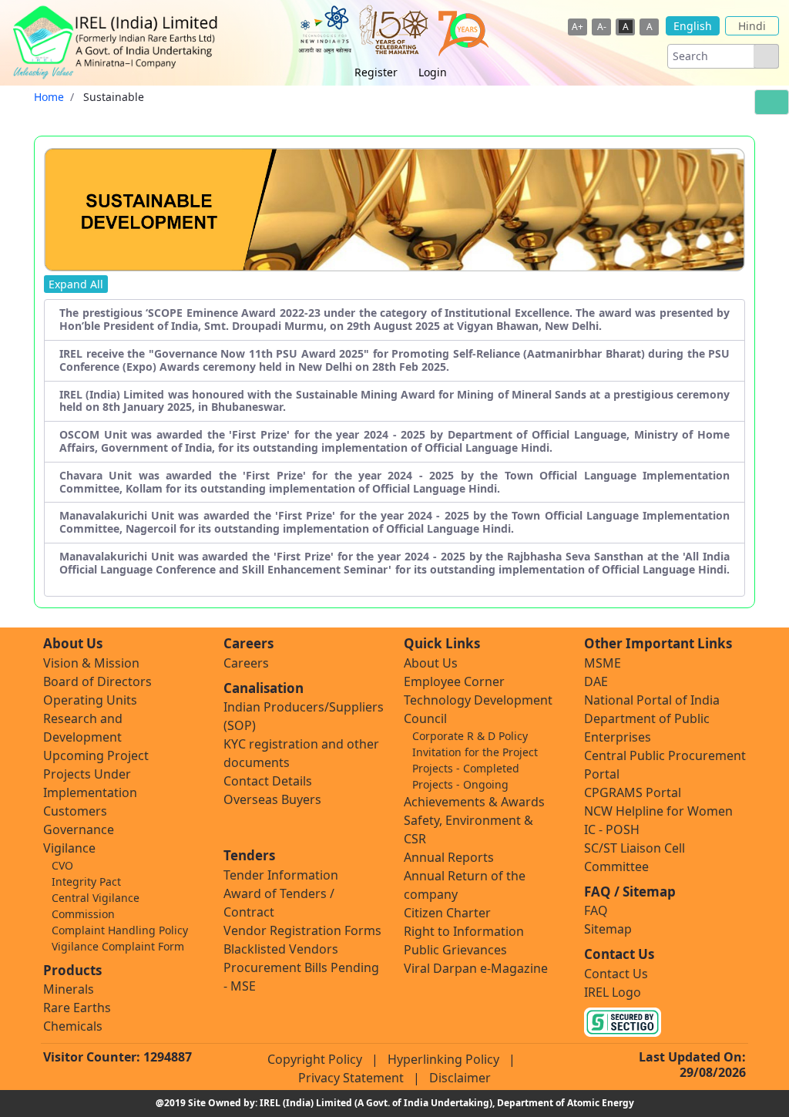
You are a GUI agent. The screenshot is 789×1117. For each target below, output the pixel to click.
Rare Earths (77, 1007)
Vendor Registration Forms (302, 930)
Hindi (752, 26)
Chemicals (72, 1026)
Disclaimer (460, 1077)
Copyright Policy (314, 1059)
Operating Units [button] (90, 699)
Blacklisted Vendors (280, 948)
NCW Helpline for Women (658, 810)
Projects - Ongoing (460, 784)
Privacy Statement (351, 1077)
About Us (431, 662)
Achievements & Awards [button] (474, 801)
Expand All (76, 284)
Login (432, 72)
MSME (602, 662)
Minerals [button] (68, 989)
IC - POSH (612, 829)
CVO (62, 865)
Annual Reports (449, 857)
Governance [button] (78, 829)
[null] (766, 56)
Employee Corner (454, 681)
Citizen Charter (447, 912)
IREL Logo (612, 992)
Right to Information (464, 931)
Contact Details (267, 780)
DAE (596, 681)
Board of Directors (97, 681)
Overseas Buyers (272, 799)
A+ (577, 26)
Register (376, 72)
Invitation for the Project (475, 752)
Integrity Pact (86, 881)
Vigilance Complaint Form (118, 946)
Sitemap (608, 928)
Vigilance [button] (69, 847)
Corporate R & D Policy (470, 735)
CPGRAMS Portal (632, 792)
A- (601, 26)
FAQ (596, 910)
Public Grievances (455, 949)
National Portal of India (652, 699)
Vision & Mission (91, 662)
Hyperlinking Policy (443, 1059)
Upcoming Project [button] (96, 755)
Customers (75, 810)
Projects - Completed (465, 768)
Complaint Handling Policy (120, 930)
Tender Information (280, 874)
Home (49, 96)
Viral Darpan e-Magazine (476, 968)
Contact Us (616, 973)
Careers (246, 662)
